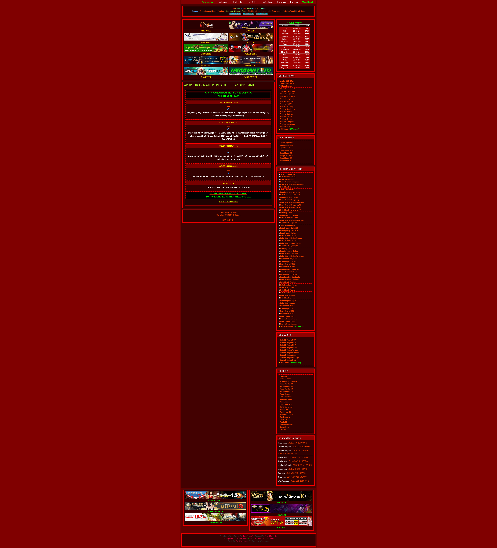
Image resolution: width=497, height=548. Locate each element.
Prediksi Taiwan (286, 117)
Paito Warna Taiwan (288, 288)
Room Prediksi (218, 11)
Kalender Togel (286, 399)
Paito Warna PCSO (287, 264)
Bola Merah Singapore (289, 187)
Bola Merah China (287, 298)
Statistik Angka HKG (288, 343)
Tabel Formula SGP (288, 174)
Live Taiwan (281, 2)
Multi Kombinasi (286, 414)
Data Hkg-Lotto (286, 213)
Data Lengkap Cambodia (290, 277)
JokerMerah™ (248, 536)
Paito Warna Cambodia (289, 280)
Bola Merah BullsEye (288, 274)
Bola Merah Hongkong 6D (290, 210)
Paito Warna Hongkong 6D (290, 205)
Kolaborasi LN (285, 417)
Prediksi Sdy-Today (287, 96)
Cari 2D (283, 430)
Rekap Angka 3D (286, 386)
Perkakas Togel (289, 11)
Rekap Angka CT (286, 391)
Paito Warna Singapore (289, 182)
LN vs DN (283, 419)
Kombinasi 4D (285, 412)
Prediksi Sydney (286, 101)
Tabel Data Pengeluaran (257, 11)
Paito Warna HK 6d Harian (290, 207)
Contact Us (270, 539)
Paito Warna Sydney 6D (289, 241)
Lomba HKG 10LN (287, 83)
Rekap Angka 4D (286, 389)
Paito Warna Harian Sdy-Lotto (292, 256)
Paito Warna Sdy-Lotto (289, 254)
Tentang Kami (228, 539)
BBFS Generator (286, 407)
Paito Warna (284, 376)
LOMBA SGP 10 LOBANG (301, 447)
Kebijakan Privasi (241, 539)
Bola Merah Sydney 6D (289, 246)
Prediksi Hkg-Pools (287, 91)
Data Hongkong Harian (289, 197)
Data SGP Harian (287, 179)
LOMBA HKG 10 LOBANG (297, 443)
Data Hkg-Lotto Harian (289, 215)
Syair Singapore (286, 143)
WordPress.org (241, 541)
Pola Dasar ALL (286, 404)
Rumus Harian (285, 379)
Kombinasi (284, 409)
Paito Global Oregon (288, 319)
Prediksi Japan (286, 112)
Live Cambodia (267, 2)
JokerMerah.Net (271, 536)
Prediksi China (285, 119)
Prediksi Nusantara (287, 124)
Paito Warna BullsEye (289, 272)
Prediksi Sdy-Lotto (287, 99)
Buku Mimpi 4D (286, 161)
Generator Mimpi (286, 151)
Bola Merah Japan (287, 306)
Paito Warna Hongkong (289, 200)
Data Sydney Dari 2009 (289, 228)
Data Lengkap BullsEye (289, 269)
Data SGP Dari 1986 (288, 177)
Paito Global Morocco (289, 324)
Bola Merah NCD (286, 314)
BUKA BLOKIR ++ (228, 220)
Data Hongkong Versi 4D (290, 192)
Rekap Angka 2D (286, 384)
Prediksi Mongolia (287, 122)
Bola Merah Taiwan (287, 290)
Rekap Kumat (285, 394)
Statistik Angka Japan (288, 355)
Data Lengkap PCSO (288, 261)
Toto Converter (285, 397)
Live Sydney (253, 2)
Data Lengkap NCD (287, 308)
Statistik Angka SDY (288, 345)
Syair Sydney (285, 148)
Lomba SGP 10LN (287, 81)
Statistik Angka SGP (288, 340)
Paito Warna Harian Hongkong (292, 202)
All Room (284, 129)
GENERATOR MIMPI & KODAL (228, 215)
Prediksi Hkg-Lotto (287, 94)
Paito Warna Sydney (288, 236)
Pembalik (283, 422)
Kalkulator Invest (286, 425)
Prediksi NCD (285, 127)
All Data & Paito (287, 326)
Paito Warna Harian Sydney (291, 238)
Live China (294, 2)
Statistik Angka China (288, 348)
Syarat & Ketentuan (257, 539)
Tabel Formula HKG (288, 190)
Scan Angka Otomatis (288, 381)
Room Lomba (205, 11)
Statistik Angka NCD (288, 360)
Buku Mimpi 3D (286, 158)
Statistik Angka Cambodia (290, 353)
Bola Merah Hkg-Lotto (289, 223)
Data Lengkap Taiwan (288, 285)
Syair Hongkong (286, 145)
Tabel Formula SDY (288, 226)
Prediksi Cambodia (287, 109)
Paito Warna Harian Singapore (292, 184)
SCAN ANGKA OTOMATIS (228, 212)
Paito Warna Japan (287, 303)
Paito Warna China (287, 295)
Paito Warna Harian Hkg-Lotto (292, 220)
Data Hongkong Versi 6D (290, 195)
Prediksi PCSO (286, 104)
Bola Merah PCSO (287, 267)
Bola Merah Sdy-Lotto (289, 259)
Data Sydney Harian (288, 233)
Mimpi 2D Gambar (287, 156)
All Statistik (285, 363)
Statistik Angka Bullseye (289, 358)
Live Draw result (274, 11)
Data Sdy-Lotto (286, 249)
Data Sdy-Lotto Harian (289, 251)
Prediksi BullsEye (287, 106)
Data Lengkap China (288, 293)
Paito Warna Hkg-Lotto (289, 218)
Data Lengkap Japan (288, 301)
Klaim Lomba (286, 86)
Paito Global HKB (287, 316)
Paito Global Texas (287, 321)
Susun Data (284, 427)
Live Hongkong (238, 2)
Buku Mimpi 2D (286, 153)
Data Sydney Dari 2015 (289, 231)
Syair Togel (300, 11)
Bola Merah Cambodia (289, 282)
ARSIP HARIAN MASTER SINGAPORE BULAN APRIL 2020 (219, 85)
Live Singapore (223, 2)
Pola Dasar (284, 402)
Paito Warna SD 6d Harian (290, 243)
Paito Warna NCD (287, 311)
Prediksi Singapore (287, 89)
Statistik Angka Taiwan (289, 350)
